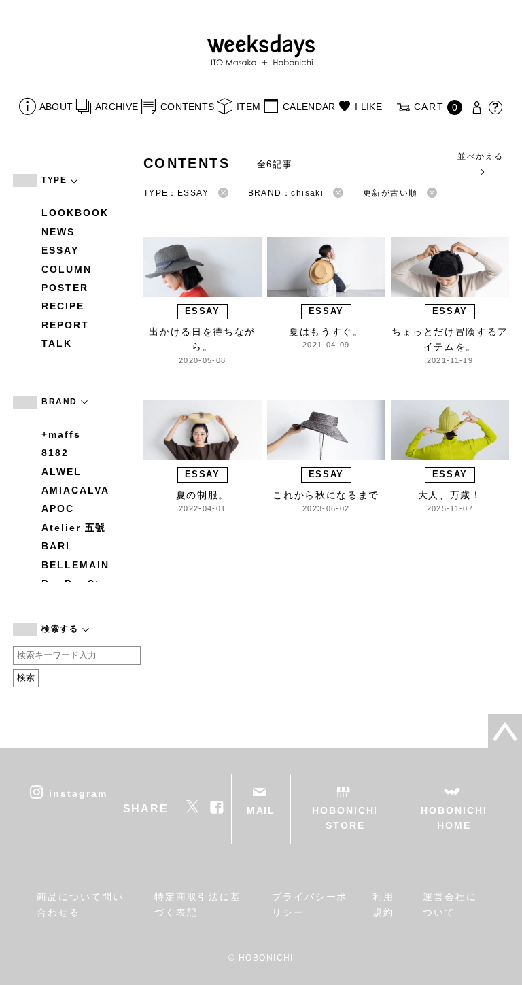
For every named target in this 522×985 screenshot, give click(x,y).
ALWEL (61, 471)
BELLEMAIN (75, 564)
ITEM (248, 106)
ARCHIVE (116, 106)
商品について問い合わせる (80, 904)
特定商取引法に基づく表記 (197, 904)
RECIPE (62, 305)
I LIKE (368, 106)
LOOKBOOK (74, 212)
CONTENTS (187, 106)
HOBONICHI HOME (454, 818)
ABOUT (56, 106)
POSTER (64, 287)
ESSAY (60, 250)
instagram (78, 792)
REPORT (65, 324)
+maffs (61, 434)
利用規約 (383, 904)
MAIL (261, 810)
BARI (55, 545)
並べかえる (480, 156)
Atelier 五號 (73, 527)
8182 (55, 452)
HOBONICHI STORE (345, 818)
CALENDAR (309, 106)
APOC (57, 508)
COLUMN (66, 269)
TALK (56, 343)
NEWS (58, 231)
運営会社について (450, 904)
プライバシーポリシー (309, 904)
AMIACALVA (75, 490)
